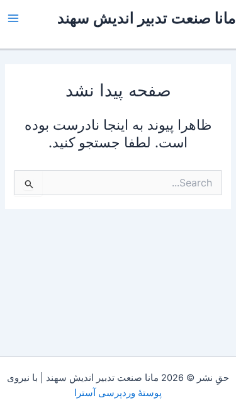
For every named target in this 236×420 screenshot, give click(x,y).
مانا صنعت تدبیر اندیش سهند (146, 18)
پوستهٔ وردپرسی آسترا (118, 393)
